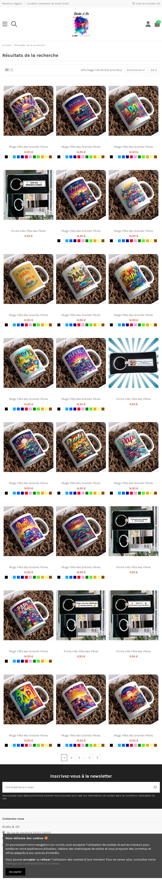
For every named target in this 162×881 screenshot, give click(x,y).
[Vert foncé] (34, 156)
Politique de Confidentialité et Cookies (32, 863)
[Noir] (6, 156)
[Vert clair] (38, 156)
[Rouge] (26, 156)
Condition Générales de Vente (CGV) (48, 3)
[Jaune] (46, 156)
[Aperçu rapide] (34, 142)
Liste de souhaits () (147, 3)
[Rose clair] (30, 156)
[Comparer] (28, 142)
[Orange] (42, 156)
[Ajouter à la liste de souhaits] (22, 142)
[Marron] (50, 156)
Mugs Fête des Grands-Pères (28, 147)
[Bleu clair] (14, 156)
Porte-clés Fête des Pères (28, 231)
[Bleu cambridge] (18, 156)
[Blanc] (10, 156)
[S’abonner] (155, 787)
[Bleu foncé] (22, 156)
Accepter (15, 872)
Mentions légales (12, 3)
